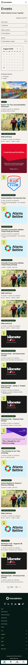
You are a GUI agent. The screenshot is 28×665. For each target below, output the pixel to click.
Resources (3, 648)
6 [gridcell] (20, 67)
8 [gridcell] (17, 57)
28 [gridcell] (6, 54)
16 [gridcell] (20, 59)
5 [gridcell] (9, 57)
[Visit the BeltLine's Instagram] (12, 604)
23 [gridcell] (20, 62)
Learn (2, 638)
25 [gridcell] (6, 65)
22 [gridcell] (17, 62)
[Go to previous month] (17, 49)
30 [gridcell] (12, 54)
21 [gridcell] (14, 62)
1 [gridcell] (17, 54)
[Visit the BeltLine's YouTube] (19, 604)
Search (3, 38)
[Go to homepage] (6, 2)
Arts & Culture (4, 623)
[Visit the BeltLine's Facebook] (4, 604)
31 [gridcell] (14, 54)
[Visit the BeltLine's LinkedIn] (15, 604)
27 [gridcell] (4, 54)
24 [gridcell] (4, 65)
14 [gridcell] (14, 59)
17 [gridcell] (4, 62)
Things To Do (4, 617)
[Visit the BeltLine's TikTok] (23, 604)
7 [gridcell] (14, 57)
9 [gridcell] (20, 57)
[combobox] (14, 25)
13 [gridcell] (12, 59)
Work (2, 641)
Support (3, 634)
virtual (5, 78)
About (2, 645)
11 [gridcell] (6, 59)
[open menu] (26, 2)
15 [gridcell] (17, 59)
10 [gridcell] (4, 59)
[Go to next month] (20, 49)
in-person (6, 76)
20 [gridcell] (12, 62)
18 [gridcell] (6, 62)
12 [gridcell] (9, 59)
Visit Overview (4, 611)
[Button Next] (19, 587)
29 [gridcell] (9, 54)
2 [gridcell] (9, 67)
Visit (2, 609)
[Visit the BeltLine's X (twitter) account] (8, 604)
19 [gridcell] (9, 62)
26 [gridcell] (9, 65)
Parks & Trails (4, 620)
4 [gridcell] (6, 57)
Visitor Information (5, 614)
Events (2, 627)
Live (2, 630)
